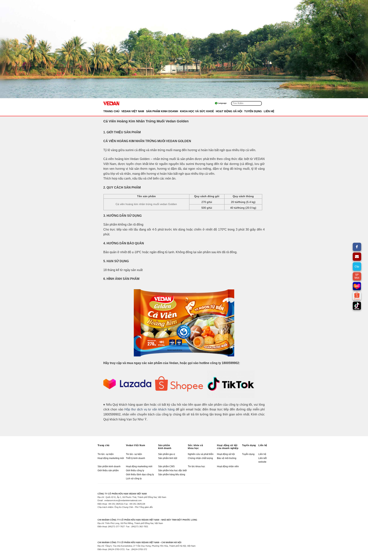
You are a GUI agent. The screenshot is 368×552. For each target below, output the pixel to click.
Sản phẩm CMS (166, 466)
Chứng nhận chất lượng (200, 458)
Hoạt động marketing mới (111, 458)
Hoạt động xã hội (226, 454)
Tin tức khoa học (196, 466)
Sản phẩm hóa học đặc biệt (172, 470)
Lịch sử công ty (134, 478)
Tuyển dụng (249, 445)
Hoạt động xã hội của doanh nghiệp (227, 447)
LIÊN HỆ (269, 111)
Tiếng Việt (225, 103)
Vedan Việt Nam (135, 445)
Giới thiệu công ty (135, 470)
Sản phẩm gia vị (166, 454)
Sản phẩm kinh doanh (164, 447)
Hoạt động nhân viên (228, 466)
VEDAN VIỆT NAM (132, 111)
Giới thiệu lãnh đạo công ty (140, 474)
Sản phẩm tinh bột (167, 458)
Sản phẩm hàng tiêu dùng (171, 474)
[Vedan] (122, 103)
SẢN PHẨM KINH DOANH (162, 111)
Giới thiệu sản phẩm (108, 470)
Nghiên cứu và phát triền (201, 454)
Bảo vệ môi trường (226, 458)
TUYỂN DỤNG (253, 111)
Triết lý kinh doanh (135, 458)
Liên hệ (262, 445)
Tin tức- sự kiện (106, 454)
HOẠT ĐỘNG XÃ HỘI (229, 111)
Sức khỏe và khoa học (195, 447)
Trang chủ (111, 111)
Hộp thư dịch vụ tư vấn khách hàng (149, 409)
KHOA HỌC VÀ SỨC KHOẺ (197, 111)
